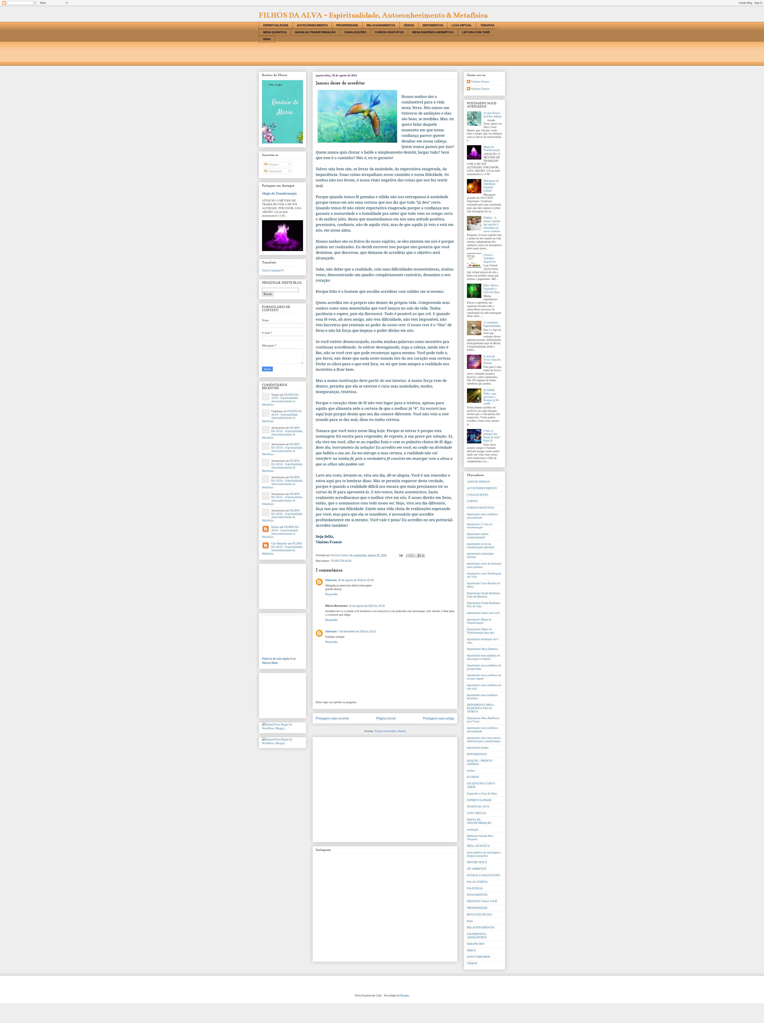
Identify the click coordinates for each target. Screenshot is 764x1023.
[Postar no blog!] (412, 556)
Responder (331, 594)
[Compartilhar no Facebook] (419, 556)
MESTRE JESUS (477, 862)
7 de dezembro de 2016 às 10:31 (357, 631)
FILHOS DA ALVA (341, 560)
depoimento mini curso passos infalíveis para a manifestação (484, 739)
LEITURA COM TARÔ (476, 32)
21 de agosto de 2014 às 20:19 (367, 605)
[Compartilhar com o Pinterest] (423, 556)
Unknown (331, 580)
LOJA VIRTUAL (462, 25)
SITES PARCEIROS (478, 957)
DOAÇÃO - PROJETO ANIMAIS (479, 762)
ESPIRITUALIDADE (275, 25)
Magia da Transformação (279, 193)
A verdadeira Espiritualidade (491, 324)
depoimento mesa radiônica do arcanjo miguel (484, 676)
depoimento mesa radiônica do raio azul (484, 686)
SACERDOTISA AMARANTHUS (476, 935)
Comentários (274, 171)
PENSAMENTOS (477, 894)
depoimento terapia (477, 747)
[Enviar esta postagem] (400, 555)
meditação (472, 829)
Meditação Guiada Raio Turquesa (480, 837)
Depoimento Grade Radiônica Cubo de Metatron (483, 594)
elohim (471, 770)
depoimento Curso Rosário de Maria (483, 584)
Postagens (273, 164)
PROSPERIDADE (347, 25)
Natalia (275, 527)
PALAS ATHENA (477, 882)
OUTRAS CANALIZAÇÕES (483, 875)
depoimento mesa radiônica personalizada (482, 515)
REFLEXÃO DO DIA (479, 914)
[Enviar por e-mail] (408, 556)
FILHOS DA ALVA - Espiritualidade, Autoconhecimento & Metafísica (373, 15)
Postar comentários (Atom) (390, 731)
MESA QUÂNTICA (274, 32)
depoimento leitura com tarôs (483, 613)
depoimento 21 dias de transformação (479, 525)
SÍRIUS (471, 950)
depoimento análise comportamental (477, 535)
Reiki (470, 921)
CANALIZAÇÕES (355, 32)
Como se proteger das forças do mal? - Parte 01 (492, 435)
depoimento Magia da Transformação (479, 621)
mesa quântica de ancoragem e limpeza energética (484, 854)
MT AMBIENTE (476, 868)
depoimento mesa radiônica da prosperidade (484, 667)
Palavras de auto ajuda (275, 658)
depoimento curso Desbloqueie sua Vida (484, 575)
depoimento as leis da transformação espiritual (480, 545)
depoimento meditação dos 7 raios (483, 640)
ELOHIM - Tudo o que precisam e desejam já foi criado (491, 396)
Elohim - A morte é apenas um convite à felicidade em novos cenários (491, 224)
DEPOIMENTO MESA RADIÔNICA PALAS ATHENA (480, 708)
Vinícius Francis (480, 81)
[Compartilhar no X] (415, 556)
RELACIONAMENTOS (381, 25)
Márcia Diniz (270, 663)
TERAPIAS (487, 25)
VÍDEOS (409, 25)
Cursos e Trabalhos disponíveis (489, 258)
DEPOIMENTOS (433, 25)
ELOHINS (473, 777)
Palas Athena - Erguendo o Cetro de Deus (491, 288)
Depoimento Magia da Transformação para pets (480, 630)
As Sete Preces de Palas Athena (492, 114)
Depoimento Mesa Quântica (482, 649)
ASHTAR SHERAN (478, 481)
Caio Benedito (279, 543)
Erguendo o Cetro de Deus (482, 793)
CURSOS (472, 501)
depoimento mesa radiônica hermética (482, 696)
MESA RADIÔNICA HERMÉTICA (433, 32)
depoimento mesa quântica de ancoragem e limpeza (483, 657)
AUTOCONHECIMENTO (312, 25)
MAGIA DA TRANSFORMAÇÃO (315, 32)
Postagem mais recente (332, 718)
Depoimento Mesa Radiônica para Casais (483, 719)
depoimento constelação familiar (480, 555)
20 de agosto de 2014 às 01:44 (356, 580)
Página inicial (386, 718)
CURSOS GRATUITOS (389, 32)
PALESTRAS (475, 888)
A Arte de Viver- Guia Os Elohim (492, 359)
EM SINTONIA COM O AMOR (481, 785)
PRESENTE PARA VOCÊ (482, 901)
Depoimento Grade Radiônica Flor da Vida (483, 604)
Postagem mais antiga (438, 718)
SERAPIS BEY (476, 944)
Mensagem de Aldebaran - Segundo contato (491, 185)
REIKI (267, 39)
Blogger (404, 995)
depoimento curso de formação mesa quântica (484, 565)
